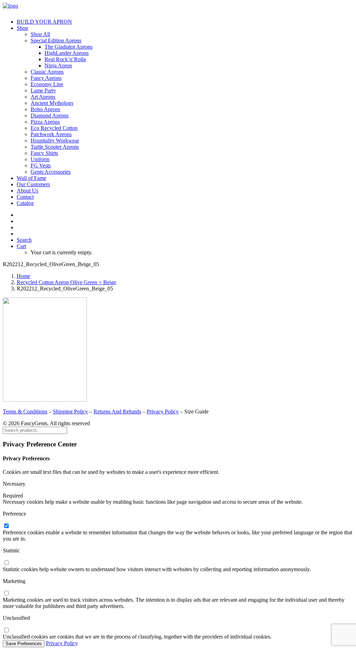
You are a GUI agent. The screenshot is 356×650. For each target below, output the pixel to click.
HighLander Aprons (66, 53)
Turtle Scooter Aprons (55, 147)
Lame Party (43, 90)
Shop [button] (22, 28)
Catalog (25, 203)
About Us (27, 191)
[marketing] (6, 593)
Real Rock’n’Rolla (65, 59)
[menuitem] (185, 22)
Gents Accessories (51, 172)
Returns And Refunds (117, 411)
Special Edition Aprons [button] (56, 40)
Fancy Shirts (44, 153)
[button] (24, 240)
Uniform (40, 159)
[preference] (6, 526)
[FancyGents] (178, 8)
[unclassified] (6, 630)
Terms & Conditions (25, 411)
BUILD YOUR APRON (44, 22)
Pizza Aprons (45, 122)
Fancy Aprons (46, 78)
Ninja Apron (58, 65)
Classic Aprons (47, 72)
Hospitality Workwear (55, 140)
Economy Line (47, 84)
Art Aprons (43, 97)
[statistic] (6, 563)
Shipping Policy (70, 411)
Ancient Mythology (52, 103)
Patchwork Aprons (51, 134)
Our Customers (33, 184)
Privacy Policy (163, 411)
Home (23, 276)
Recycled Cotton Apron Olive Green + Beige (66, 282)
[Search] (35, 430)
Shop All (40, 34)
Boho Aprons (45, 109)
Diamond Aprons (49, 115)
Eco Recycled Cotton (54, 128)
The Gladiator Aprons (68, 47)
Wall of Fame (31, 178)
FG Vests (41, 165)
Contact (25, 197)
